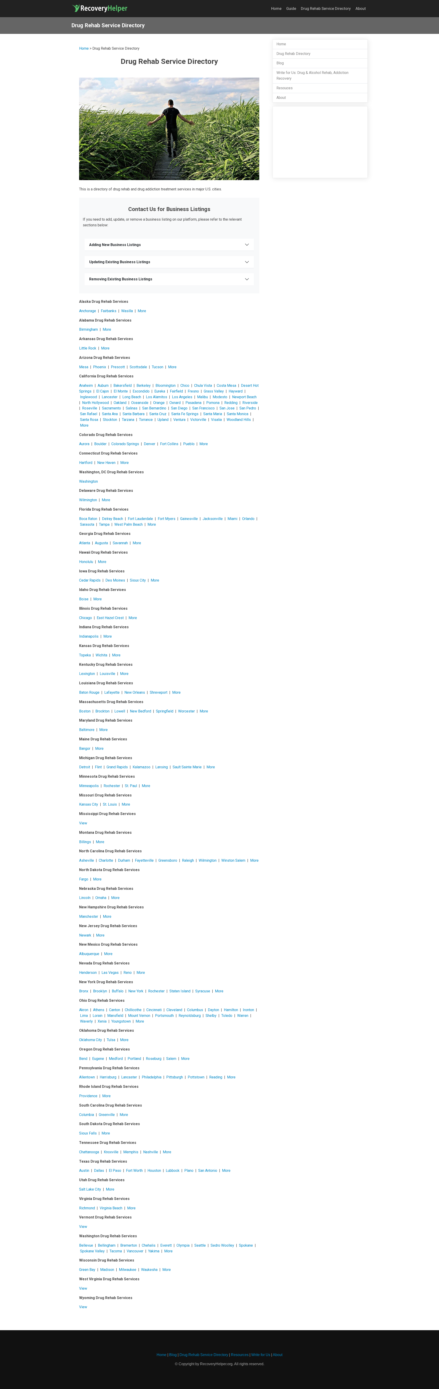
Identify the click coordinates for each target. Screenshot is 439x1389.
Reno (127, 972)
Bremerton (128, 1245)
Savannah (120, 543)
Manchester (88, 916)
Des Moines (115, 580)
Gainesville (189, 519)
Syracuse (202, 991)
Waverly (86, 1021)
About (361, 8)
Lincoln (85, 898)
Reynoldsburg (190, 1015)
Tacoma (116, 1251)
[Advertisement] (320, 142)
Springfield (164, 711)
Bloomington (165, 385)
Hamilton (231, 1010)
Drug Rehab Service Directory (326, 8)
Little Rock (87, 348)
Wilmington (88, 500)
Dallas (99, 1170)
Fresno (193, 391)
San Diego (179, 408)
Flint (98, 767)
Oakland (120, 403)
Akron (83, 1010)
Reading (215, 1077)
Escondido (141, 391)
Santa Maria (212, 414)
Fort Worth (134, 1170)
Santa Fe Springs (184, 414)
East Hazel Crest (110, 618)
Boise (83, 599)
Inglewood (88, 397)
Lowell (119, 711)
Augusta (101, 543)
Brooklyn (100, 991)
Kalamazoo (141, 767)
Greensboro (167, 860)
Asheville (86, 860)
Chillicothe (133, 1010)
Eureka (159, 391)
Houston (154, 1170)
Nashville (150, 1152)
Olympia (183, 1245)
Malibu (202, 397)
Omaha (100, 898)
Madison (107, 1269)
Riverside (250, 403)
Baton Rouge (89, 692)
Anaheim (86, 385)
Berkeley (144, 385)
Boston (85, 711)
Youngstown (121, 1021)
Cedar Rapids (90, 580)
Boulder (100, 444)
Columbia (86, 1115)
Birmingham (88, 329)
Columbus (195, 1010)
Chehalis (148, 1245)
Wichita (101, 655)
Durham (124, 860)
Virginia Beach (111, 1208)
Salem (171, 1058)
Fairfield (176, 391)
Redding (231, 403)
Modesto (220, 397)
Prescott (118, 367)
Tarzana (128, 419)
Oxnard (175, 403)
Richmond (87, 1208)
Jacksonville (213, 519)
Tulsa (111, 1040)
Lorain (97, 1015)
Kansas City (88, 804)
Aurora (84, 444)
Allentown (87, 1077)
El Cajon (102, 391)
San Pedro (247, 408)
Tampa (104, 524)
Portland (134, 1058)
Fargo (83, 879)
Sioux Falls (88, 1133)
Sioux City (138, 580)
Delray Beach (112, 519)
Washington (88, 481)
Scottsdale (138, 367)
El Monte (121, 391)
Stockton (110, 419)
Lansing (161, 767)
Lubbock (172, 1170)
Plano (188, 1170)
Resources (240, 1355)
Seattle (200, 1245)
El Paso (115, 1170)
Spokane (246, 1245)
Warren (242, 1015)
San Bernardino (154, 408)
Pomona (213, 403)
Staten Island (179, 991)
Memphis (130, 1152)
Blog (280, 63)
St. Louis (110, 804)
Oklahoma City (90, 1040)
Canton (114, 1010)
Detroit (84, 767)
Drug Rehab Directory (293, 53)
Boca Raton (88, 519)
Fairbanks (108, 311)
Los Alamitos (156, 397)
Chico (184, 385)
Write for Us (260, 1355)
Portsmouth (164, 1015)
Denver (149, 444)
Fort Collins (169, 444)
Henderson (88, 972)
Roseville (89, 408)
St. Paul (131, 786)
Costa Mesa (226, 385)
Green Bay (87, 1269)
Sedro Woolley (222, 1245)
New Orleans (134, 692)
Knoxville (111, 1152)
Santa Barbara (134, 414)
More (142, 311)
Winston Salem (233, 860)
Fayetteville (144, 860)
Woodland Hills (239, 419)
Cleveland (174, 1010)
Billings (85, 842)
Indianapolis (89, 636)
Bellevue (86, 1245)
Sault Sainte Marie (187, 767)
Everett (166, 1245)
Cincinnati (154, 1010)
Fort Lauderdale (140, 519)
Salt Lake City (90, 1189)
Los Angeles (182, 397)
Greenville (107, 1115)
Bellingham (106, 1245)
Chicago (85, 618)
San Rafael (88, 414)
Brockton (102, 711)
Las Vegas (110, 972)
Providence (88, 1096)
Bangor (84, 748)
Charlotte (106, 860)
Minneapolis (89, 786)
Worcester (186, 711)
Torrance (146, 419)
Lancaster (110, 397)
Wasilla (127, 311)
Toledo (226, 1015)
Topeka (85, 655)
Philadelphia (151, 1077)
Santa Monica (237, 414)
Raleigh (188, 860)
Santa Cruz (157, 414)
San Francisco (203, 408)
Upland (163, 419)
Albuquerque (89, 954)
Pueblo (189, 444)
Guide (291, 8)
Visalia (216, 419)
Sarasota (87, 524)
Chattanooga (89, 1152)
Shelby (211, 1015)
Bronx (83, 991)
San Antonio (207, 1170)
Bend (83, 1058)
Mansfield (115, 1015)
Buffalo (117, 991)
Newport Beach (244, 397)
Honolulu (86, 562)
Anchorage (87, 311)
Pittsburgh (174, 1077)
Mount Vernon (139, 1015)
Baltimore (86, 730)
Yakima (153, 1251)
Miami (232, 519)
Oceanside (139, 403)
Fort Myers (166, 519)
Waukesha (149, 1269)
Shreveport (158, 692)
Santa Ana (110, 414)
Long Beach (131, 397)
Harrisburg (108, 1077)
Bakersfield (122, 385)
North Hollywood (95, 403)
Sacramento (111, 408)
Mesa (83, 367)
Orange (159, 403)
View (83, 823)
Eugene (98, 1058)
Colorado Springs (125, 444)
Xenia (102, 1021)
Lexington (87, 673)
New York (135, 991)
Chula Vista (203, 385)
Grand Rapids (117, 767)
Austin (84, 1170)
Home (276, 8)
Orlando (248, 519)
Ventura (179, 419)
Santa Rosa (89, 419)
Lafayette (112, 692)
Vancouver (135, 1251)
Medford (116, 1058)
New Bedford (140, 711)
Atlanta (84, 543)
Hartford (85, 462)
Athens (98, 1010)
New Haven (106, 462)
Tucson (157, 367)
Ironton (248, 1010)
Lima (84, 1015)
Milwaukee (127, 1269)
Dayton (213, 1010)
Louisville (107, 673)
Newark (85, 935)
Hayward (236, 391)
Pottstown (196, 1077)
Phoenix (99, 367)
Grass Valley (214, 391)
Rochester (112, 786)
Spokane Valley (92, 1251)
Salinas (131, 408)
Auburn (103, 385)
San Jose (227, 408)
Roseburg (153, 1058)
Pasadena (193, 403)
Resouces (284, 88)
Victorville (198, 419)
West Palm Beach (128, 524)
